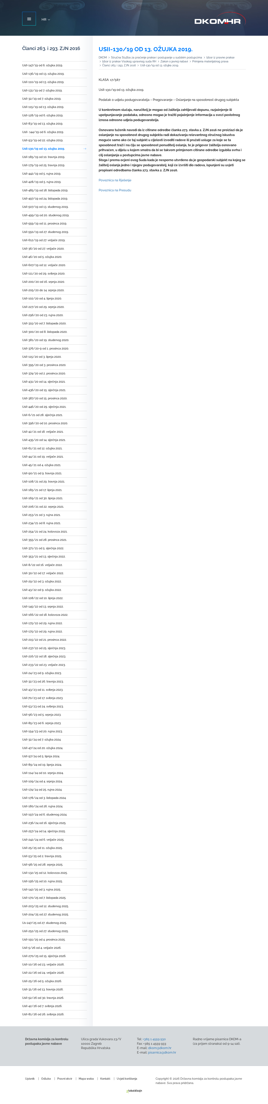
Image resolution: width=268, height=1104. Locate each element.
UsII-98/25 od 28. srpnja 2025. (42, 864)
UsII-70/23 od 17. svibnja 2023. (42, 698)
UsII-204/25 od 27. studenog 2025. (45, 914)
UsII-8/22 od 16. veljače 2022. (42, 565)
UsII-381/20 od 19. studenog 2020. (45, 340)
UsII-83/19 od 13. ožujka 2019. (42, 123)
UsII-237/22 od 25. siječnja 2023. (44, 648)
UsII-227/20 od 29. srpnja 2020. (43, 307)
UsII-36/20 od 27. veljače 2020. (43, 248)
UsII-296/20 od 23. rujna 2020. (42, 315)
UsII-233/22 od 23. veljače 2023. (44, 665)
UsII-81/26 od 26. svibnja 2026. (43, 1014)
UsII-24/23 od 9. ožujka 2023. (42, 673)
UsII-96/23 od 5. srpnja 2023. (41, 714)
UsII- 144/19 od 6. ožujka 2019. (43, 132)
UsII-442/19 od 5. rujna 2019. (41, 173)
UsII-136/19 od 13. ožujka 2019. (43, 74)
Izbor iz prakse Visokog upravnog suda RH (129, 61)
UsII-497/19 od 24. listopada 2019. (45, 198)
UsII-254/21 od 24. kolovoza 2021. (44, 531)
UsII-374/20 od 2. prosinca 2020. (44, 373)
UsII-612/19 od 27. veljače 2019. (43, 240)
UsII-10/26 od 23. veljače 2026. (43, 964)
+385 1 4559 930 (154, 1039)
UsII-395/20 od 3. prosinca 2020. (44, 365)
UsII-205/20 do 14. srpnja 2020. (43, 290)
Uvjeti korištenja (127, 1078)
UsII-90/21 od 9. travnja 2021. (42, 473)
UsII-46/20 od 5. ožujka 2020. (42, 257)
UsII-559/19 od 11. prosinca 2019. (44, 223)
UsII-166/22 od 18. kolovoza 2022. (45, 615)
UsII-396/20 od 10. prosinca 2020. (45, 423)
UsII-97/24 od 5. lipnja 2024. (41, 756)
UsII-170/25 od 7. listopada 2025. (44, 898)
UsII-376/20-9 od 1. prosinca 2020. (45, 348)
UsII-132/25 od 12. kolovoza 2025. (44, 873)
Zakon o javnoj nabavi (174, 61)
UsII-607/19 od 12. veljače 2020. (44, 265)
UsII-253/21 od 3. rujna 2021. (41, 515)
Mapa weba (86, 1078)
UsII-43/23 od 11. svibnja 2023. (42, 690)
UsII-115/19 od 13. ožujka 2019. (43, 107)
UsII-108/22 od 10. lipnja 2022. (42, 598)
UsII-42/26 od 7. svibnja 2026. (42, 1006)
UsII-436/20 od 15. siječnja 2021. (44, 390)
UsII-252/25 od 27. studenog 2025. (45, 931)
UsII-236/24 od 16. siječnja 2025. (44, 823)
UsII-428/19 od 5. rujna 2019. (41, 182)
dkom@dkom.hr (159, 1048)
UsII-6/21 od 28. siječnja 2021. (42, 415)
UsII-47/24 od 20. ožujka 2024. (42, 748)
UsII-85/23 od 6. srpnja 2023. (41, 723)
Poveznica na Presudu (115, 190)
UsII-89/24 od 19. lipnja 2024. (42, 764)
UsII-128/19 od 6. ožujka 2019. (42, 115)
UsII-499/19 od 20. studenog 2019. (45, 215)
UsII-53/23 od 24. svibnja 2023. (43, 706)
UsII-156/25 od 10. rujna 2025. (42, 881)
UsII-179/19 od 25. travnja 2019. (43, 165)
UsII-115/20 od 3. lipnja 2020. (41, 357)
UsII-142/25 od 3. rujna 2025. (41, 889)
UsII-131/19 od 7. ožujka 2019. (42, 90)
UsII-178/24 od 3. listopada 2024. (44, 798)
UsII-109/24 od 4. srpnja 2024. (42, 781)
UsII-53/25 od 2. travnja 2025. (42, 856)
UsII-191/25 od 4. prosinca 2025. (43, 939)
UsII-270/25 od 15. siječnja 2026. (44, 956)
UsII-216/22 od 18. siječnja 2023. (44, 656)
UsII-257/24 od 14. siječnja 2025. (44, 831)
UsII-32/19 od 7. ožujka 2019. (41, 98)
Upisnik (30, 1078)
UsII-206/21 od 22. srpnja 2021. (43, 506)
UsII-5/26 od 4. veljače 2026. (41, 948)
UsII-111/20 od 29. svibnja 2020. (43, 273)
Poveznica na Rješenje (115, 180)
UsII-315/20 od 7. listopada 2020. (44, 323)
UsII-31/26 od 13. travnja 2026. (42, 989)
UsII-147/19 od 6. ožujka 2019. (42, 65)
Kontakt (105, 1078)
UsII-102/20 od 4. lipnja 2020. (42, 298)
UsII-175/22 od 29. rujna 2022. (42, 623)
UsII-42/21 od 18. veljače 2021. (43, 431)
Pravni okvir (64, 1078)
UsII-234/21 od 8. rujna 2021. (41, 523)
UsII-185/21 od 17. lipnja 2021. (42, 490)
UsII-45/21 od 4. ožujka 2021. (41, 465)
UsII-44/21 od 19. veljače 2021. (43, 456)
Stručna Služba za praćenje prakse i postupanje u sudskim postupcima (156, 57)
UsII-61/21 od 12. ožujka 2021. (42, 448)
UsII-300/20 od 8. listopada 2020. (44, 332)
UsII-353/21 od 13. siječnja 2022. (44, 556)
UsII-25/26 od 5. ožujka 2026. (42, 981)
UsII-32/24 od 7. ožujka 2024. (41, 739)
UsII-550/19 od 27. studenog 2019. (45, 232)
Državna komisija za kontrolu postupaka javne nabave (220, 19)
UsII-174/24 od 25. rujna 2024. (42, 789)
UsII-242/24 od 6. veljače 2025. (43, 839)
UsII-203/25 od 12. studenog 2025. (45, 906)
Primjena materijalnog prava (210, 61)
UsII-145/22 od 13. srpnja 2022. (43, 606)
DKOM (103, 57)
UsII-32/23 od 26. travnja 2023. (43, 681)
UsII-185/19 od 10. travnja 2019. (43, 157)
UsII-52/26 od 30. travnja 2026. (43, 998)
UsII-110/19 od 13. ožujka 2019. (43, 82)
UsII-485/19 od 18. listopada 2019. (45, 190)
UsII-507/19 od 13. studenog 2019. (45, 207)
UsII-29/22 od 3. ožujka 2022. (42, 581)
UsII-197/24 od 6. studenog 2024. (44, 814)
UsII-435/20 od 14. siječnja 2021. (44, 440)
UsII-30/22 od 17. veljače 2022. (43, 573)
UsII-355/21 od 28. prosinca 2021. (44, 540)
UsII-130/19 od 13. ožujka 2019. (43, 149)
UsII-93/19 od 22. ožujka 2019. (42, 140)
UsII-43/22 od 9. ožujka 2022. (42, 590)
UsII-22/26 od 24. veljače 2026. (43, 972)
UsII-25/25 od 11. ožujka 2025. (42, 848)
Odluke (46, 1078)
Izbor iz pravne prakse (220, 57)
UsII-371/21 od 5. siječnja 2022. (43, 548)
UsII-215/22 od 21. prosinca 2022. (44, 639)
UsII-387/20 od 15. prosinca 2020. (44, 398)
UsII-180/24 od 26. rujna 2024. (42, 806)
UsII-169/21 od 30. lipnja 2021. (42, 498)
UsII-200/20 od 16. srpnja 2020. (43, 282)
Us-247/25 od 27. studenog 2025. (44, 923)
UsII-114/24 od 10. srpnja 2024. (43, 773)
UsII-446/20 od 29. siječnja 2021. (44, 407)
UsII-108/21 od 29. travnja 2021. (43, 481)
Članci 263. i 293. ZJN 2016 (119, 65)
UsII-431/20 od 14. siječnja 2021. (44, 381)
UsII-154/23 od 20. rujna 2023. (42, 731)
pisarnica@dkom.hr (162, 1052)
